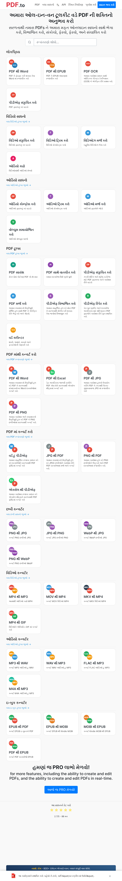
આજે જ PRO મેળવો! (61, 790)
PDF (37, 4)
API (64, 4)
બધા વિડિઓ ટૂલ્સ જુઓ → (18, 121)
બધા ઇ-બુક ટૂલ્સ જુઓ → (17, 707)
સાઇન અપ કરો (106, 4)
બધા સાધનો (48, 4)
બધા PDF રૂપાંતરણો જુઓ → (19, 359)
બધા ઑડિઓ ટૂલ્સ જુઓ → (18, 185)
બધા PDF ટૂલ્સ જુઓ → (17, 253)
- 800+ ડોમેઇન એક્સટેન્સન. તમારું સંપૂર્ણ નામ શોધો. (61, 868)
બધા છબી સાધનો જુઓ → (17, 514)
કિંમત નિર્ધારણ (75, 4)
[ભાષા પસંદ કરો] (57, 4)
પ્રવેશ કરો (91, 4)
